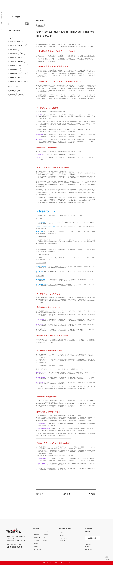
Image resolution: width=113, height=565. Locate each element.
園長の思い (40, 25)
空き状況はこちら (92, 538)
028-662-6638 (14, 546)
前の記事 (39, 494)
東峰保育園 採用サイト (65, 529)
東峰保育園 (36, 528)
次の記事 (92, 494)
